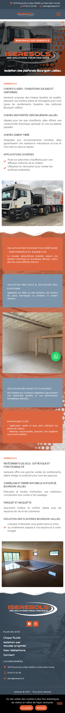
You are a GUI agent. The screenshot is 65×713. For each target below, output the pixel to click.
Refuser (41, 707)
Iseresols (9, 471)
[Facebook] (29, 624)
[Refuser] (59, 703)
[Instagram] (35, 624)
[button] (58, 14)
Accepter (26, 707)
